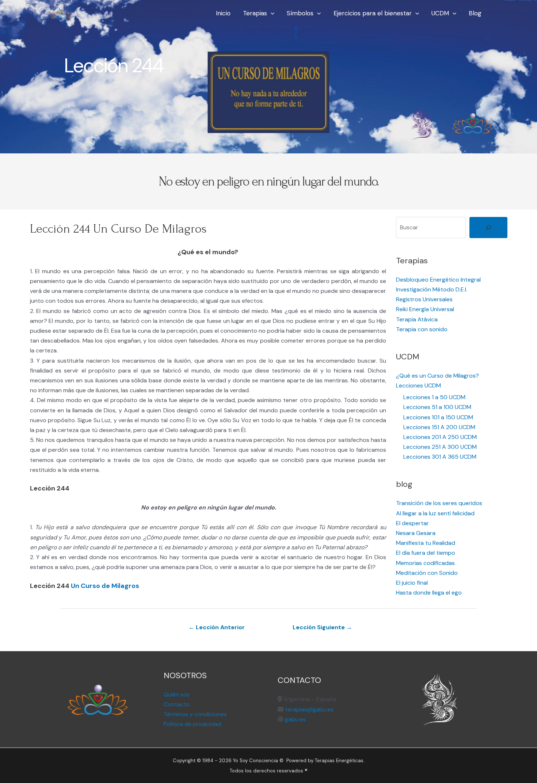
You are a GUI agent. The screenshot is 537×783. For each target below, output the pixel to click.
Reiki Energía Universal (425, 309)
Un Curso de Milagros (105, 585)
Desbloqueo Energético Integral (438, 279)
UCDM (440, 13)
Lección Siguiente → (322, 627)
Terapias (255, 13)
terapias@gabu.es (309, 709)
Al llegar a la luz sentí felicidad (435, 513)
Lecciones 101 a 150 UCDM (438, 417)
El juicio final (412, 583)
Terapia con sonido (422, 329)
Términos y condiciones (195, 714)
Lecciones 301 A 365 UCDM (439, 457)
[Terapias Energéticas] (60, 12)
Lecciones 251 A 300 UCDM (440, 447)
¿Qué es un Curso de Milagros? (437, 375)
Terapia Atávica (417, 319)
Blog (475, 13)
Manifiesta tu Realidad (425, 543)
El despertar (412, 523)
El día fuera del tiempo (425, 553)
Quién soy (177, 694)
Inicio (223, 13)
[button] (270, 13)
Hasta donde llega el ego (429, 592)
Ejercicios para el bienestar (373, 13)
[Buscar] (488, 227)
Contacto (177, 704)
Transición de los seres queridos (439, 503)
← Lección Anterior (216, 627)
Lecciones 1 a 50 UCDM (434, 397)
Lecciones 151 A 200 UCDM (439, 427)
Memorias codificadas (425, 563)
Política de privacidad (192, 724)
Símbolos (300, 13)
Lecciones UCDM (418, 385)
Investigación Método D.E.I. (431, 289)
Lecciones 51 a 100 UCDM (437, 407)
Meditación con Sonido (427, 573)
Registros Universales (424, 299)
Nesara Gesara (415, 533)
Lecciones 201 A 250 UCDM (440, 437)
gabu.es (294, 719)
